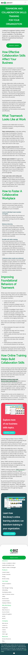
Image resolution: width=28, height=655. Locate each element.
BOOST (4, 618)
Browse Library (5, 578)
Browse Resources (6, 639)
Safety (3, 596)
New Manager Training (7, 588)
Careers (4, 629)
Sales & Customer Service (8, 594)
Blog (3, 641)
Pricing (3, 576)
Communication (6, 600)
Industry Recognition (7, 614)
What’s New (5, 627)
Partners (4, 632)
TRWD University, (20, 469)
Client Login (5, 634)
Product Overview (6, 574)
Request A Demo (14, 557)
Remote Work (5, 598)
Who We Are (5, 623)
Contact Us (4, 625)
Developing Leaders (6, 592)
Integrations (5, 607)
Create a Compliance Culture (8, 563)
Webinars (4, 643)
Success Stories (5, 612)
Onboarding (5, 590)
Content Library (5, 572)
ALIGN (3, 616)
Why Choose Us (6, 610)
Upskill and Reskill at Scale (8, 565)
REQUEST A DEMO (9, 533)
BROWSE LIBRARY (14, 45)
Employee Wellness (6, 603)
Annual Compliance (6, 583)
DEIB (3, 585)
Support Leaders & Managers (9, 567)
